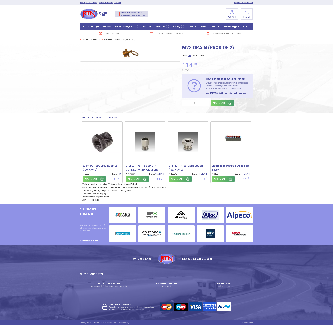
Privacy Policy (85, 323)
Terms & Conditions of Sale (105, 323)
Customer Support (231, 26)
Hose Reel (146, 26)
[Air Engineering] (122, 215)
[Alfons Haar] (181, 215)
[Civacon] (151, 233)
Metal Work (159, 174)
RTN (189, 56)
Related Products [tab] (91, 117)
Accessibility (124, 323)
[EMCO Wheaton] (239, 233)
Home (85, 39)
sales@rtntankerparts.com (236, 93)
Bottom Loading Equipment (94, 26)
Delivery (203, 26)
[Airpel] (151, 215)
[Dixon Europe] (210, 233)
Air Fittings (108, 39)
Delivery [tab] (112, 117)
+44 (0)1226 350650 (214, 93)
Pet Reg (176, 26)
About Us (192, 26)
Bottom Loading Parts (124, 26)
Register (243, 3)
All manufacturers (89, 240)
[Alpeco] (239, 215)
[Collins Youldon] (181, 233)
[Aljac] (210, 215)
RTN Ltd (215, 26)
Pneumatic (160, 26)
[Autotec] (122, 233)
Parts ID (246, 26)
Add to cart (219, 103)
